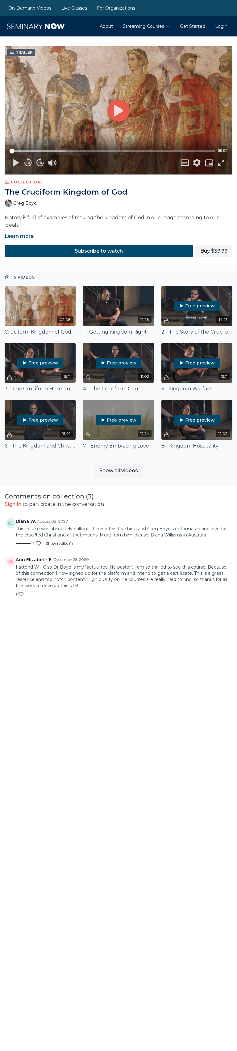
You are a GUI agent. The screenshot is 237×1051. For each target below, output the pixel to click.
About (106, 26)
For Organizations (116, 8)
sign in (13, 504)
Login (221, 26)
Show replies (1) (59, 543)
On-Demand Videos (29, 8)
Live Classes (74, 8)
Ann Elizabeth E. (34, 559)
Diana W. (26, 521)
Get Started (192, 26)
